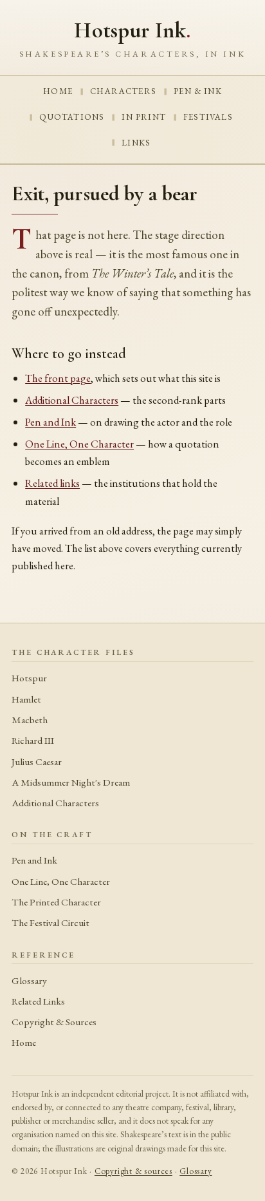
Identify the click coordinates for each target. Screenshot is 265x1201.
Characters (123, 91)
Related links (52, 483)
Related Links (38, 1001)
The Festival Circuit (50, 922)
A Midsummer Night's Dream (71, 782)
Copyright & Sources (54, 1022)
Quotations (71, 116)
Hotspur (29, 678)
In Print (143, 116)
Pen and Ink (50, 422)
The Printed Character (56, 902)
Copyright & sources (133, 1171)
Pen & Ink (198, 91)
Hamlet (26, 699)
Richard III (33, 740)
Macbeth (30, 720)
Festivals (208, 116)
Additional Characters (71, 400)
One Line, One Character (79, 444)
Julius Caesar (37, 761)
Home (58, 91)
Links (136, 142)
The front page (58, 378)
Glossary (29, 980)
